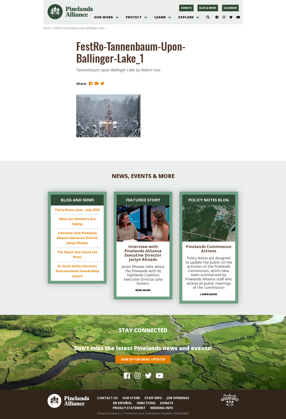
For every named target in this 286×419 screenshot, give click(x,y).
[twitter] (102, 83)
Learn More (208, 294)
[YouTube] (236, 17)
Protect (134, 17)
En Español (122, 403)
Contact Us (107, 398)
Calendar (230, 8)
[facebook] (91, 83)
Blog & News (207, 8)
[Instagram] (222, 17)
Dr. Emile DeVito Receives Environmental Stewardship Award (77, 271)
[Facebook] (215, 17)
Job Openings (178, 398)
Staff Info (153, 398)
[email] (96, 83)
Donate (186, 8)
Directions (146, 403)
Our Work (103, 17)
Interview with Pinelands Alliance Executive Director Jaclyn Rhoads (77, 238)
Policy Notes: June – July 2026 (77, 210)
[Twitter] (229, 17)
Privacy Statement (129, 408)
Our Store (131, 398)
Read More (143, 290)
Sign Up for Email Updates (143, 359)
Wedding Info (161, 408)
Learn (160, 17)
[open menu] (117, 17)
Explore (186, 17)
